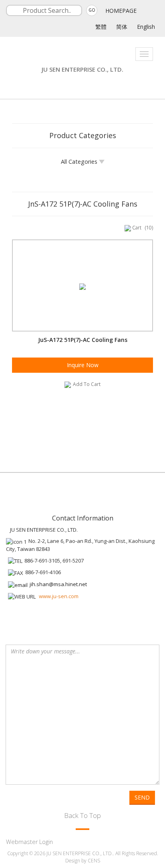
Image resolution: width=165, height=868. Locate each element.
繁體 (101, 26)
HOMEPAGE (121, 10)
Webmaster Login (29, 842)
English (146, 26)
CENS (94, 860)
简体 (121, 26)
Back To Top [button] (82, 815)
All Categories (80, 161)
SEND (142, 797)
